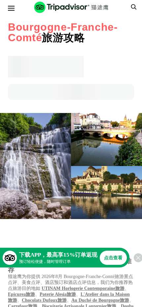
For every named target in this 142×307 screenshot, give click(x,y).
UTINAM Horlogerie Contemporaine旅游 (83, 288)
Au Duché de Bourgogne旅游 (100, 300)
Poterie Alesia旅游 (58, 294)
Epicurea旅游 (21, 294)
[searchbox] (133, 7)
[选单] (11, 8)
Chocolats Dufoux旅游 (44, 300)
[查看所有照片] (35, 166)
